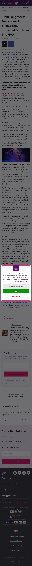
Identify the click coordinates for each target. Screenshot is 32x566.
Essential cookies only (16, 286)
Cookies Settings (16, 296)
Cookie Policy (23, 281)
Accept (16, 291)
